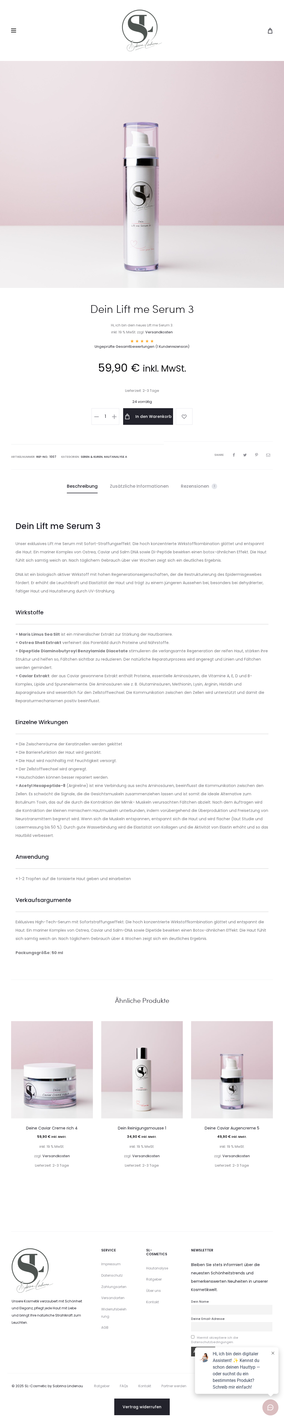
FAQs (124, 1386)
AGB (104, 1327)
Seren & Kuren (92, 457)
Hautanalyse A (115, 457)
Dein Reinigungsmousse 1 (142, 1128)
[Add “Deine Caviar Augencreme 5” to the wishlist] (266, 1028)
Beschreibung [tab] (82, 486)
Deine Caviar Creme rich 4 (52, 1128)
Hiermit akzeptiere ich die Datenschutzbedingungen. (214, 1340)
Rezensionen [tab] (198, 486)
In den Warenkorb (153, 416)
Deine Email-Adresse (208, 1319)
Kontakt (152, 1302)
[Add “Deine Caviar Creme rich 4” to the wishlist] (86, 1028)
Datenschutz (112, 1275)
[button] (96, 416)
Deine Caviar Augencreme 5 (232, 1128)
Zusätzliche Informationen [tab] (139, 486)
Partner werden (173, 1386)
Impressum (111, 1264)
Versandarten (113, 1297)
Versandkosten (159, 332)
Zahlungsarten (113, 1286)
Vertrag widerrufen (142, 1407)
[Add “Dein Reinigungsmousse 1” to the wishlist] (176, 1028)
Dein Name (200, 1302)
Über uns (153, 1290)
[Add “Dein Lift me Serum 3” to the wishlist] (184, 416)
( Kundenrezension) (172, 346)
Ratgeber (154, 1279)
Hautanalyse (157, 1268)
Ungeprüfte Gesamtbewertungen (124, 346)
